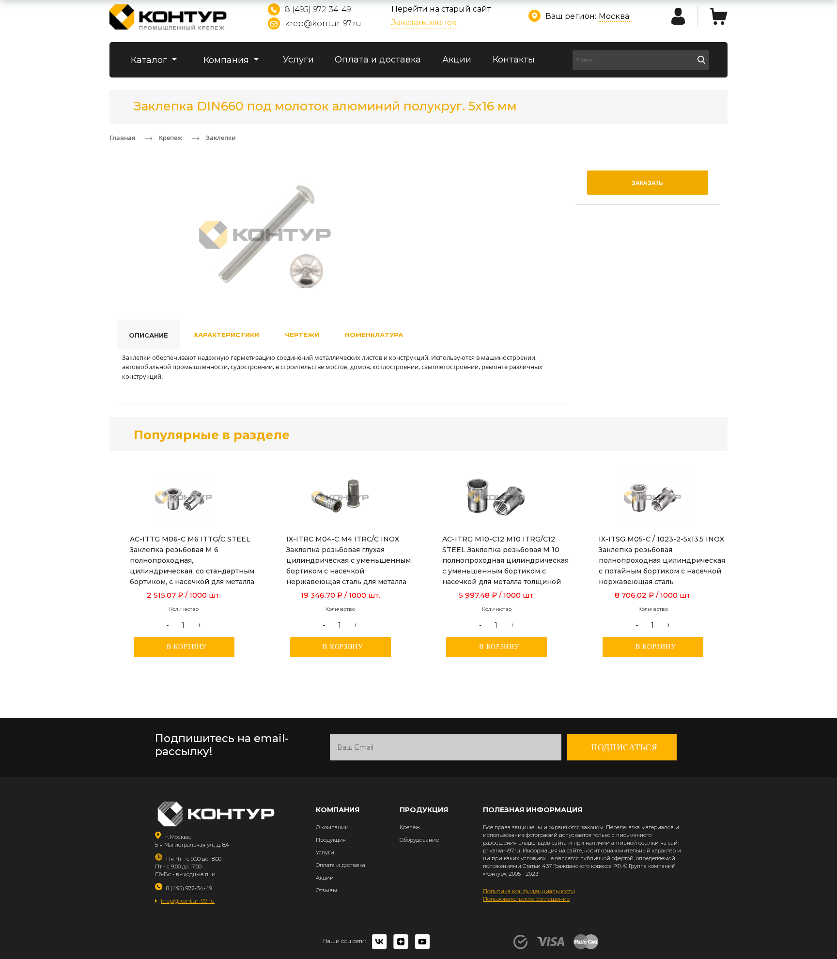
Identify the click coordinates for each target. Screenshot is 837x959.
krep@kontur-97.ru (323, 23)
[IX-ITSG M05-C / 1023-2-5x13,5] (652, 497)
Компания (227, 60)
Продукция (331, 839)
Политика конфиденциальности (529, 891)
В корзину (187, 646)
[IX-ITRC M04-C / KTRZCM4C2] (340, 497)
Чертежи (302, 335)
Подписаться (624, 747)
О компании (332, 827)
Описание (148, 335)
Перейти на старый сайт (441, 9)
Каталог (150, 60)
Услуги (298, 59)
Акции (456, 59)
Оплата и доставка (378, 59)
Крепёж (410, 827)
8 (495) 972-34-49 (318, 9)
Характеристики (226, 335)
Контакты (514, 59)
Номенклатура (374, 335)
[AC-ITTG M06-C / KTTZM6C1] (184, 497)
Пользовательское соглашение (526, 898)
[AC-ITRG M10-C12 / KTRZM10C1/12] (496, 497)
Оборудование (419, 839)
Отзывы (326, 890)
